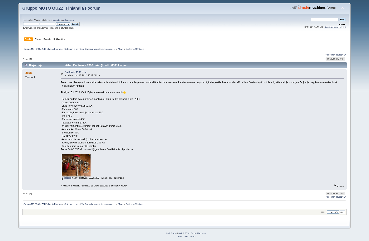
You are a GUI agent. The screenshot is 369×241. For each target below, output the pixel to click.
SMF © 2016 (183, 233)
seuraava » (341, 55)
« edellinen (330, 55)
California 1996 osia (75, 72)
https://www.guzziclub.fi (335, 27)
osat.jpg (67, 178)
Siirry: (323, 212)
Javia (28, 72)
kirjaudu (56, 20)
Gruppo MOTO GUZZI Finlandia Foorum (61, 8)
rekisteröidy (68, 20)
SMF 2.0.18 (171, 233)
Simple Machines (198, 233)
